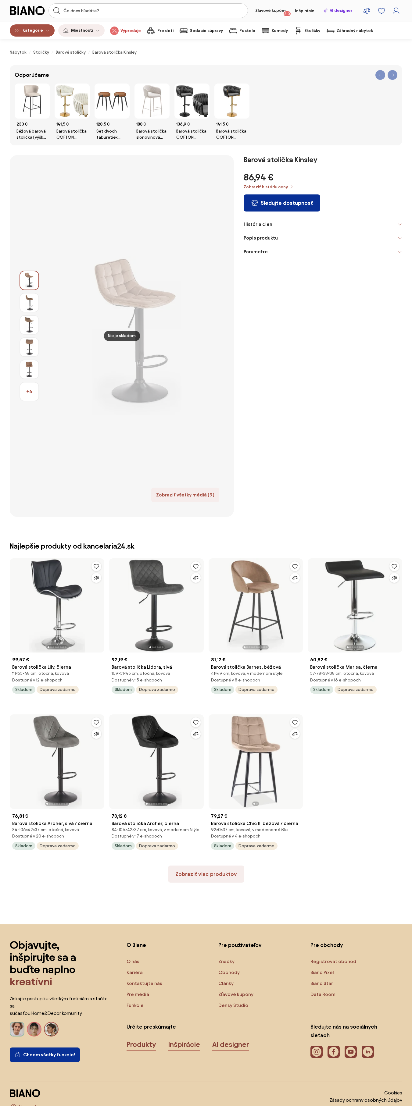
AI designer (341, 10)
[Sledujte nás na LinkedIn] (368, 1052)
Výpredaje (130, 30)
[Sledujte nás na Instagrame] (316, 1052)
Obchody (229, 972)
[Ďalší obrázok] (99, 603)
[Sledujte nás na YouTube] (351, 1052)
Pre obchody (326, 945)
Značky (226, 961)
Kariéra (135, 972)
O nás (133, 961)
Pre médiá (138, 994)
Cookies (393, 1092)
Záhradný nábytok (355, 30)
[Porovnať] (96, 578)
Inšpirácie (304, 11)
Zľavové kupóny (272, 12)
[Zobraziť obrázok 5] (29, 369)
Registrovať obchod (333, 961)
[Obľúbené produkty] (381, 11)
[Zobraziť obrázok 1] (29, 280)
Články (226, 983)
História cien (258, 224)
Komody (280, 30)
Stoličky (312, 30)
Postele (247, 30)
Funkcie (135, 1005)
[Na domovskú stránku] (27, 10)
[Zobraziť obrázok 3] (29, 325)
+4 (29, 391)
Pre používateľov (240, 945)
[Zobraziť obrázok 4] (29, 347)
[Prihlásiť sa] (396, 11)
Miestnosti (82, 30)
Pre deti (165, 30)
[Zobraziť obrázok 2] (29, 302)
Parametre (256, 251)
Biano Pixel (322, 972)
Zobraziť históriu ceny (266, 187)
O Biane (136, 945)
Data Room (322, 994)
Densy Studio (233, 1005)
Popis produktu (261, 237)
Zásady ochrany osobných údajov (366, 1100)
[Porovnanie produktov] (367, 11)
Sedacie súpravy (206, 30)
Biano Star (321, 983)
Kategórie (33, 30)
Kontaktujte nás (144, 983)
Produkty (141, 1044)
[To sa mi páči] (96, 566)
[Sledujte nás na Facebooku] (334, 1052)
